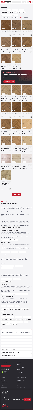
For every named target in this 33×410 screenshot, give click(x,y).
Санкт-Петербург (10, 317)
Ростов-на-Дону (5, 319)
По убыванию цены (14, 17)
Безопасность (4, 378)
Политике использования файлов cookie (5, 406)
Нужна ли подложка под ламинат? (9, 355)
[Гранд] (16, 42)
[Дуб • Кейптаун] (27, 140)
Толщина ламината (5, 252)
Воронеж (18, 319)
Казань (26, 321)
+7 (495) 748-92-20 (16, 1)
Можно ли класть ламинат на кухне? (9, 337)
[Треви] (27, 25)
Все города (14, 324)
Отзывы (2, 385)
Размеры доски (23, 252)
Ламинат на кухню (19, 265)
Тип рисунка (4, 12)
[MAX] (4, 369)
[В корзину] (10, 35)
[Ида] (16, 58)
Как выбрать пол (5, 309)
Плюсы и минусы (16, 227)
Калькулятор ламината (6, 281)
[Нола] (6, 25)
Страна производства (20, 12)
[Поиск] (23, 2)
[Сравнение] (25, 2)
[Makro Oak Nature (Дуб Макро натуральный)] (6, 175)
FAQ (18, 385)
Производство (10, 306)
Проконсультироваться (21, 377)
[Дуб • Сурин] (16, 140)
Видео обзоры (4, 387)
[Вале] (16, 25)
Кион (25, 115)
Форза (15, 115)
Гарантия (17, 306)
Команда (3, 380)
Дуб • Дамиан (16, 166)
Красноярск (20, 321)
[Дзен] (8, 369)
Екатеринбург (18, 317)
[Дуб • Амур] (6, 158)
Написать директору (21, 387)
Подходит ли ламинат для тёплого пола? (10, 340)
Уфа (23, 319)
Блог (3, 311)
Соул (25, 49)
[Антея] (27, 158)
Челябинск (4, 321)
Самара (9, 321)
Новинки (20, 17)
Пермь (3, 324)
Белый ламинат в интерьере (7, 293)
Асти (25, 98)
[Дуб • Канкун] (27, 124)
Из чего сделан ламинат (6, 227)
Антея (25, 166)
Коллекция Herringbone (6, 279)
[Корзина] (30, 2)
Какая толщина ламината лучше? (8, 349)
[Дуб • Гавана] (6, 140)
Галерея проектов (4, 388)
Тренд (4, 49)
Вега (15, 131)
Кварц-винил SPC (20, 365)
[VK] (6, 369)
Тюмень (14, 321)
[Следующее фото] (10, 25)
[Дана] (6, 90)
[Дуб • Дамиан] (16, 158)
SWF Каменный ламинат (22, 370)
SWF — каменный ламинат (7, 268)
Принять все (27, 399)
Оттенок (21, 10)
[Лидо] (6, 107)
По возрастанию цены (5, 17)
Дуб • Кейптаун (25, 149)
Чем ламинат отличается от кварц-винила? (10, 352)
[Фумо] (6, 124)
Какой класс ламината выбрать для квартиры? (11, 330)
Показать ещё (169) (16, 194)
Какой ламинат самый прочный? (8, 346)
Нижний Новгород (27, 317)
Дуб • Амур (5, 166)
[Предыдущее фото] (2, 25)
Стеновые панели (20, 372)
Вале (15, 33)
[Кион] (27, 107)
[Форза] (16, 107)
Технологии (3, 377)
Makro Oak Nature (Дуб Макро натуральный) (5, 185)
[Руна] (6, 58)
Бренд (8, 10)
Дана (4, 98)
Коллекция (14, 10)
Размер (15, 14)
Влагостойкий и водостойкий (8, 265)
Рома (15, 98)
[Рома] (16, 90)
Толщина (11, 12)
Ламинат (18, 364)
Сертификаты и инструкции (22, 383)
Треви (25, 33)
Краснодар (12, 319)
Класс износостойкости (6, 14)
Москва (3, 317)
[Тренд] (6, 42)
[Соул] (27, 42)
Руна (4, 66)
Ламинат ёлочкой (16, 279)
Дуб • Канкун (26, 131)
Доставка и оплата (20, 380)
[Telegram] (2, 369)
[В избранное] (10, 31)
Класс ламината (5, 239)
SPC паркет (19, 369)
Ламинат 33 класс (13, 239)
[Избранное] (28, 2)
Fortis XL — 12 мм (14, 252)
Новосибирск (28, 319)
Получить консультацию (9, 81)
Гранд (15, 49)
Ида (14, 66)
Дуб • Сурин (16, 148)
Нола (4, 33)
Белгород (8, 324)
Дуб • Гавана (5, 148)
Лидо (4, 115)
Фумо (4, 131)
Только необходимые (17, 399)
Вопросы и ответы (25, 309)
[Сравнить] (8, 31)
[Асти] (27, 90)
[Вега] (16, 124)
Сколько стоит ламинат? (7, 343)
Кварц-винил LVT (20, 367)
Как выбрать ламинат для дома (21, 293)
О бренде (4, 306)
